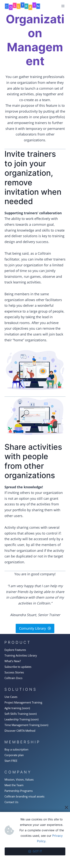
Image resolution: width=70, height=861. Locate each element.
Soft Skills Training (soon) (20, 714)
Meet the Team (14, 785)
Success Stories (14, 672)
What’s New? (12, 661)
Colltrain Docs (13, 678)
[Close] (66, 807)
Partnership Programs (18, 791)
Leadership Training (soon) (21, 719)
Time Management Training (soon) (26, 725)
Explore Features (15, 650)
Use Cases (10, 697)
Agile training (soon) (17, 708)
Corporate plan (14, 755)
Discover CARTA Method (19, 730)
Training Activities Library (20, 655)
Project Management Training (23, 702)
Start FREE (10, 761)
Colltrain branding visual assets (24, 796)
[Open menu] (62, 6)
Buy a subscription (16, 749)
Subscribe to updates (17, 667)
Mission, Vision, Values (19, 779)
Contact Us (11, 802)
